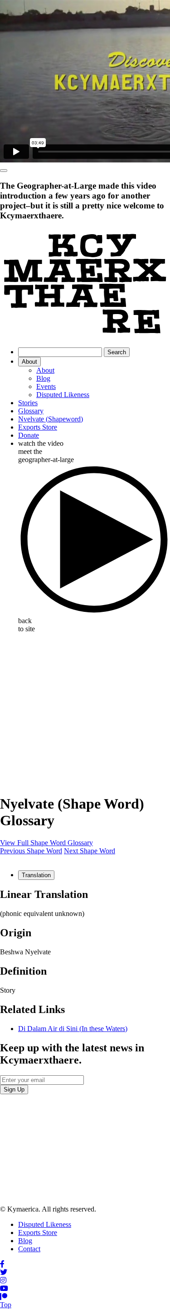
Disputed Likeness (62, 394)
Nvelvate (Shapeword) (50, 419)
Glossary (31, 411)
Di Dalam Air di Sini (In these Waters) (72, 1028)
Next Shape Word (89, 851)
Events (46, 386)
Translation (36, 875)
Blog (43, 378)
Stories (28, 403)
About (29, 361)
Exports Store (37, 427)
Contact (29, 1249)
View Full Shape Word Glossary (46, 842)
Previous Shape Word (31, 851)
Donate (28, 435)
